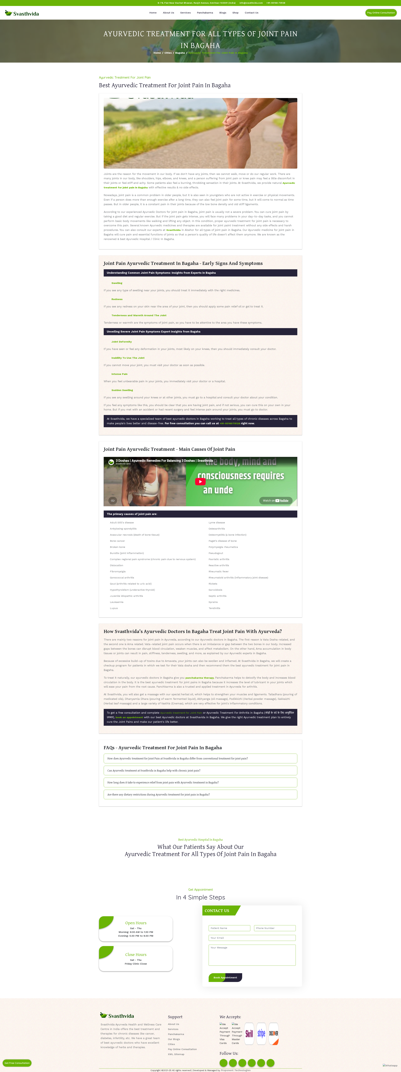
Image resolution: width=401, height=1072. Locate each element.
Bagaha (180, 52)
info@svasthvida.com (251, 3)
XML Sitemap (176, 1054)
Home (153, 12)
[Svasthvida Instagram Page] (233, 1063)
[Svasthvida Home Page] (22, 13)
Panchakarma (205, 12)
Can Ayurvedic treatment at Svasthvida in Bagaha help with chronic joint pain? (153, 770)
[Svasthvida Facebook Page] (223, 1063)
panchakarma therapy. (199, 677)
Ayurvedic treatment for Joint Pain (181, 712)
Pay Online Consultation (381, 12)
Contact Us (251, 12)
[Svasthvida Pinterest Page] (252, 1063)
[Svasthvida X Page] (242, 1063)
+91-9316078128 (230, 423)
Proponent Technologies (235, 1070)
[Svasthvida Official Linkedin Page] (32, 3)
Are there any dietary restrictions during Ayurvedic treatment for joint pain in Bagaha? (158, 794)
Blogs (222, 12)
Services (185, 12)
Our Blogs (174, 1039)
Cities (168, 52)
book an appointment (129, 717)
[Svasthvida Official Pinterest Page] (26, 3)
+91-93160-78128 (275, 3)
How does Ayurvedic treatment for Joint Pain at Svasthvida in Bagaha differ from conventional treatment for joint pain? (177, 758)
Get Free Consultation (17, 1062)
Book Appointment (225, 977)
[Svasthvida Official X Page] (20, 3)
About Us (168, 12)
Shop (235, 12)
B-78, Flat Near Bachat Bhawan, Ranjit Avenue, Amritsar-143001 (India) (197, 3)
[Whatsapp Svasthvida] (390, 1065)
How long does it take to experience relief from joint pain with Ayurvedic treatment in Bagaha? (163, 782)
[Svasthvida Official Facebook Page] (8, 3)
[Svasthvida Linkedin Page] (261, 1063)
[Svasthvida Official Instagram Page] (14, 3)
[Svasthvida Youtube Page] (38, 3)
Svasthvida (173, 230)
